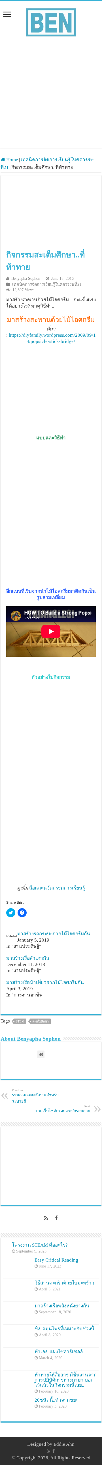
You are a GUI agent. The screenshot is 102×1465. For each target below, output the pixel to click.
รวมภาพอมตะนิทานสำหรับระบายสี (35, 1095)
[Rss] (45, 1218)
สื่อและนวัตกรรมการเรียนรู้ (57, 888)
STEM (20, 1021)
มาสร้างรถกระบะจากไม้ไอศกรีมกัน (53, 933)
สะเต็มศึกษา (40, 1021)
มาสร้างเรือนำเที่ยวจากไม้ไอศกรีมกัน (45, 982)
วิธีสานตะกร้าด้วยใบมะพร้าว (64, 1283)
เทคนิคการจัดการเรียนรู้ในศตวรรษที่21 (46, 284)
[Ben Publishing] (51, 21)
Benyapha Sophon (25, 278)
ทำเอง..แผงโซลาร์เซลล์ (59, 1351)
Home (11, 159)
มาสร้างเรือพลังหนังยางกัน (62, 1306)
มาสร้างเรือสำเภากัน (27, 958)
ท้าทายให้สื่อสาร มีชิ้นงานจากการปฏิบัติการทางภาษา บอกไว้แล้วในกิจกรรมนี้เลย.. (66, 1380)
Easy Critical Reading (56, 1260)
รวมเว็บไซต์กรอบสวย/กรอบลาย (62, 1108)
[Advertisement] (51, 98)
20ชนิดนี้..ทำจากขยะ (56, 1400)
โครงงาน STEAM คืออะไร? (40, 1245)
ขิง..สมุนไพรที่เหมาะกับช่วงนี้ (64, 1328)
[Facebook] (56, 1218)
